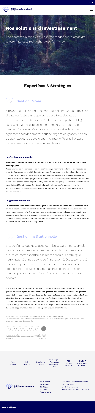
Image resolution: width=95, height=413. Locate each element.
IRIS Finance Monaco (68, 363)
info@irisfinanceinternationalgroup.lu (75, 389)
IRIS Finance (26, 363)
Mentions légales (9, 407)
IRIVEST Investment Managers (82, 363)
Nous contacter (46, 392)
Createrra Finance (40, 363)
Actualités (44, 389)
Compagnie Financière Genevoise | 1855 (54, 363)
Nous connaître (45, 382)
